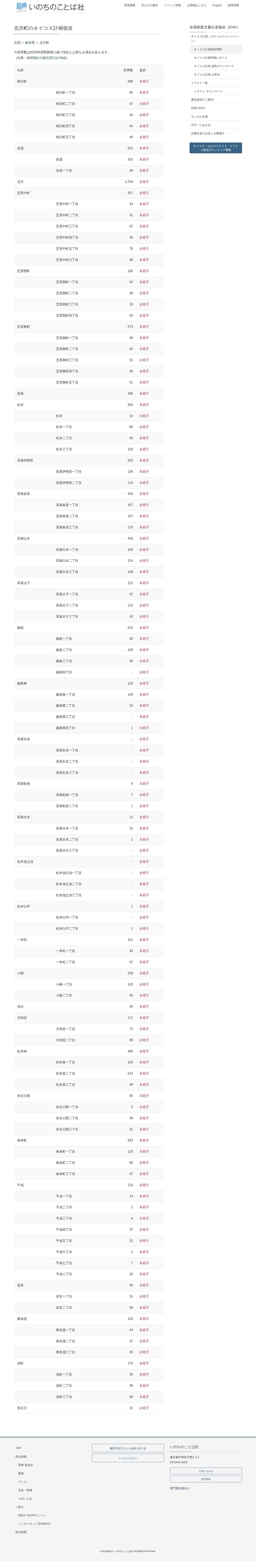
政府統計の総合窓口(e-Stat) (46, 57)
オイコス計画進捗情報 (208, 49)
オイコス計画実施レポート (210, 57)
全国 (17, 42)
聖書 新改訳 (25, 1465)
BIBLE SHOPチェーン (32, 1515)
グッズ (22, 1481)
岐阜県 (30, 42)
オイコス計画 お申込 (207, 74)
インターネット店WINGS (34, 1523)
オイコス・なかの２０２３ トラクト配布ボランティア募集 (215, 148)
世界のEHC (198, 108)
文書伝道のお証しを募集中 (208, 133)
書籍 (21, 1473)
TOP (18, 1448)
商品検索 (21, 1532)
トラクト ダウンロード (208, 91)
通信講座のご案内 (202, 99)
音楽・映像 (25, 1490)
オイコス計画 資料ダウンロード (214, 66)
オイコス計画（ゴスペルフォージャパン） (215, 39)
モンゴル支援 (199, 116)
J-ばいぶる (25, 1498)
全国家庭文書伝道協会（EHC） (215, 27)
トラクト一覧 (199, 82)
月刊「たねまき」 (202, 125)
